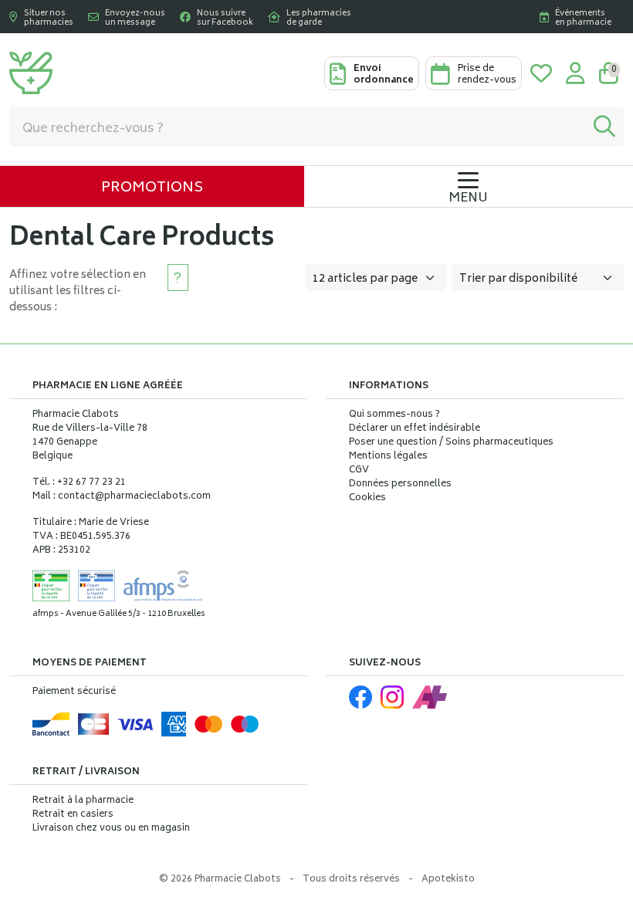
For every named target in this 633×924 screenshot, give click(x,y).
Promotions (152, 188)
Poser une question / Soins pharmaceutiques (451, 443)
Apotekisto (448, 880)
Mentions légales (388, 457)
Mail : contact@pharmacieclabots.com (121, 497)
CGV (359, 471)
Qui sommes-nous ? (394, 415)
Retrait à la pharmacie (83, 801)
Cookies (367, 498)
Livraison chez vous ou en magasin (111, 829)
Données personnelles (400, 484)
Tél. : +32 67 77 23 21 (79, 483)
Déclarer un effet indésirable (414, 429)
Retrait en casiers (72, 815)
